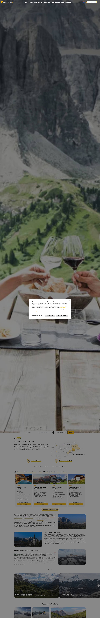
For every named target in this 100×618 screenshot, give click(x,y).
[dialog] (50, 309)
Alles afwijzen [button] (50, 315)
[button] (37, 315)
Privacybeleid (62, 307)
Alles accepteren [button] (62, 315)
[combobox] (69, 300)
